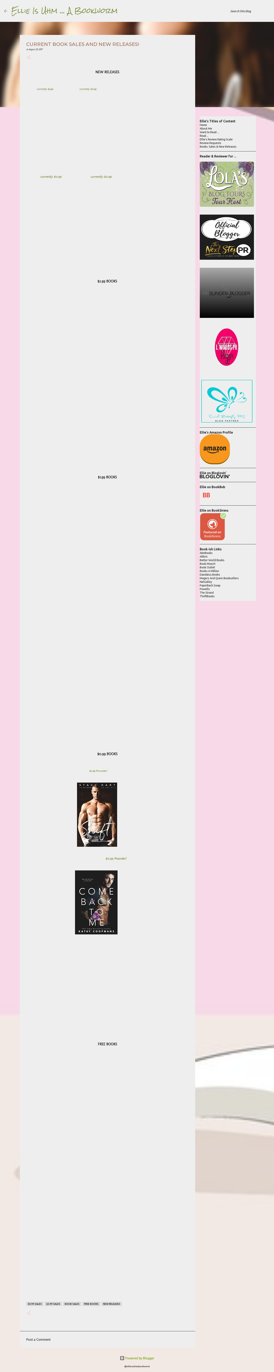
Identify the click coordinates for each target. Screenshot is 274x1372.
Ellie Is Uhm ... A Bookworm (64, 10)
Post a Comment (38, 1339)
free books (91, 1304)
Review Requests (210, 143)
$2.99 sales (53, 1304)
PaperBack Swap (210, 585)
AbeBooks (206, 553)
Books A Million (209, 571)
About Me (206, 128)
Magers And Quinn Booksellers (219, 578)
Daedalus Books (210, 574)
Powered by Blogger (139, 1358)
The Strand (207, 592)
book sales (72, 1304)
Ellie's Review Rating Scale (216, 139)
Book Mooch (207, 563)
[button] (28, 58)
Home (203, 125)
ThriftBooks (207, 596)
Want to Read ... (209, 132)
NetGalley (206, 581)
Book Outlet (207, 567)
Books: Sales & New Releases (218, 146)
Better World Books (212, 560)
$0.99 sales (35, 1304)
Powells (205, 589)
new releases (111, 1304)
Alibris (204, 556)
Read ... (204, 135)
